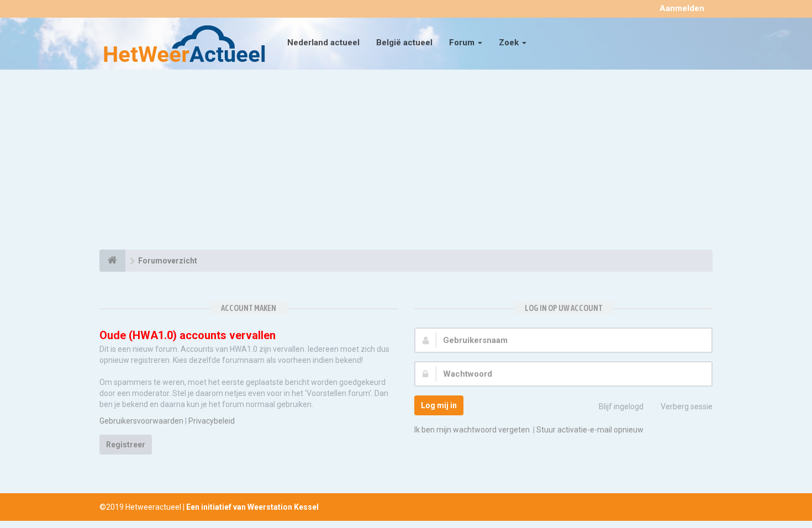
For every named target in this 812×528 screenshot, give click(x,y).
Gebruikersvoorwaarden (141, 420)
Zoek (510, 42)
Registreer (125, 444)
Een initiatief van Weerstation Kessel (252, 507)
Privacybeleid (211, 420)
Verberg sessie (687, 406)
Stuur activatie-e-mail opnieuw (590, 429)
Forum (463, 42)
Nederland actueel (323, 42)
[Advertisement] (406, 161)
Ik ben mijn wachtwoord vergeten (472, 429)
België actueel (404, 42)
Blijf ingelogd (621, 406)
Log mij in (439, 405)
